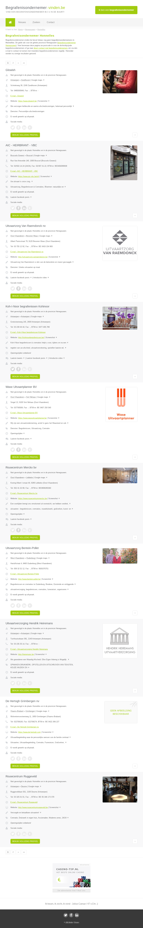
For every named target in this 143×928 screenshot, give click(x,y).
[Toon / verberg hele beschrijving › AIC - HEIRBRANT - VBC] (44, 181)
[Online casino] (73, 864)
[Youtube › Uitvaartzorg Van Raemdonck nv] (30, 288)
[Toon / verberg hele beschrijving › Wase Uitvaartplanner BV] (44, 423)
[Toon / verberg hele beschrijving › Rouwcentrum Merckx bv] (44, 503)
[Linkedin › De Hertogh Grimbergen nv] (24, 758)
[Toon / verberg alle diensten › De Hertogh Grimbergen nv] (44, 742)
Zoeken (36, 22)
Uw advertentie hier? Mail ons (71, 890)
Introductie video (41, 278)
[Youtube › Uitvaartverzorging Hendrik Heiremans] (30, 683)
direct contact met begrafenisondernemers (51, 48)
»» (24, 63)
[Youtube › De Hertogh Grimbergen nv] (30, 758)
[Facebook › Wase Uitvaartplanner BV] (18, 449)
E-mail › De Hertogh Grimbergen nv (24, 727)
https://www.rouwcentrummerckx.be (32, 498)
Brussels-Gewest (17, 155)
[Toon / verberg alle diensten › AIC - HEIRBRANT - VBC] (44, 186)
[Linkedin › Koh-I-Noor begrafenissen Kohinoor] (24, 369)
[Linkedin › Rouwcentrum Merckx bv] (24, 530)
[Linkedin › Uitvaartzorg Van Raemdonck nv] (24, 288)
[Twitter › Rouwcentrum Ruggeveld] (12, 834)
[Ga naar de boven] (135, 135)
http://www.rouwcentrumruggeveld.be (33, 807)
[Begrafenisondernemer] (10, 22)
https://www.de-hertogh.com (29, 732)
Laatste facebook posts (21, 197)
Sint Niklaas (31, 397)
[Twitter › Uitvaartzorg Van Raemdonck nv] (12, 288)
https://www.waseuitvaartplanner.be (32, 418)
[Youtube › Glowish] (30, 127)
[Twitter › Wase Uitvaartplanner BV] (12, 449)
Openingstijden (17, 433)
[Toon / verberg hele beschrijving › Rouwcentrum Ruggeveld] (44, 812)
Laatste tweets (17, 358)
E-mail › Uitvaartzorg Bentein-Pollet (24, 574)
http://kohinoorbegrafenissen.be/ (31, 337)
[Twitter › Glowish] (12, 127)
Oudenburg (30, 558)
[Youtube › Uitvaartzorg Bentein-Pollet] (30, 605)
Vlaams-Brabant (16, 711)
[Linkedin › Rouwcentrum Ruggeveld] (24, 834)
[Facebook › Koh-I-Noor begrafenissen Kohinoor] (18, 369)
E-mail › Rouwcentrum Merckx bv (23, 493)
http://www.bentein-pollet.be (29, 579)
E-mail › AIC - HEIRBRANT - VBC (24, 171)
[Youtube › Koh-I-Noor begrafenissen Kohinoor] (30, 369)
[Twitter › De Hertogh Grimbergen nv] (12, 758)
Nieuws (22, 22)
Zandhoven (25, 80)
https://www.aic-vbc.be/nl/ (28, 176)
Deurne (24, 786)
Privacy (76, 922)
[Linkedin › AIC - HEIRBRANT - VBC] (24, 208)
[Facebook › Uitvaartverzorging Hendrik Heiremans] (18, 683)
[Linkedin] (77, 915)
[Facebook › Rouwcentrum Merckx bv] (18, 530)
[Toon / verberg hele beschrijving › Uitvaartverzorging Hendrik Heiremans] (44, 659)
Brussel (29, 155)
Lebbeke (29, 477)
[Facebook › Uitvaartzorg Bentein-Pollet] (18, 605)
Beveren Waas (32, 236)
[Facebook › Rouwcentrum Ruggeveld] (18, 834)
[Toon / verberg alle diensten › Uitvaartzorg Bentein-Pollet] (44, 589)
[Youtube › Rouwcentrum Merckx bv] (30, 530)
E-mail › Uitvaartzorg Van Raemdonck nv (26, 252)
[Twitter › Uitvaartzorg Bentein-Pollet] (12, 605)
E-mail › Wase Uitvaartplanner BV (24, 413)
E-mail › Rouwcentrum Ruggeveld (23, 802)
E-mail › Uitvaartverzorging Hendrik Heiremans (29, 649)
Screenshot (44, 101)
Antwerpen (14, 80)
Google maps (38, 80)
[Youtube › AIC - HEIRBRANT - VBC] (30, 208)
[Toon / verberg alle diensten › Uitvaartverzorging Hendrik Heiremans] (44, 666)
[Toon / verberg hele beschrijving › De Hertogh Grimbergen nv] (44, 737)
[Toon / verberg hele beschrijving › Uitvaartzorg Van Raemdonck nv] (44, 262)
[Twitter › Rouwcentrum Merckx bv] (12, 530)
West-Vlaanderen (17, 558)
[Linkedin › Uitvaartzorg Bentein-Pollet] (24, 605)
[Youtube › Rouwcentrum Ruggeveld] (30, 834)
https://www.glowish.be (27, 101)
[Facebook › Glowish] (18, 127)
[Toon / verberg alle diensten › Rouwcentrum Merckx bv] (44, 509)
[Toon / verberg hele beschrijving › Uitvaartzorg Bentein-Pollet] (44, 584)
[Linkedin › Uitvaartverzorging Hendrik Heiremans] (24, 683)
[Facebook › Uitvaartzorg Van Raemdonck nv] (18, 288)
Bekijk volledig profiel (25, 135)
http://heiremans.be (26, 654)
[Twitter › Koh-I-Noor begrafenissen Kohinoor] (12, 369)
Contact (50, 22)
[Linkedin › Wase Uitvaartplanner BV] (24, 449)
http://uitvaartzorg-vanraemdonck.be (32, 257)
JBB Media (69, 922)
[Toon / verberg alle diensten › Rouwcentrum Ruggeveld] (44, 817)
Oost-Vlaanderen (17, 236)
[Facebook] (71, 915)
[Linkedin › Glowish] (24, 127)
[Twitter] (65, 915)
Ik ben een (116, 10)
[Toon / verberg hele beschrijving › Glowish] (44, 106)
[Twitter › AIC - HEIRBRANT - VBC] (12, 208)
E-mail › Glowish (17, 96)
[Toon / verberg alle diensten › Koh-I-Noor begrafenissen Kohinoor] (44, 347)
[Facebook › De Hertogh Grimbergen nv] (18, 758)
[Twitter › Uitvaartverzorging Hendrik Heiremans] (12, 683)
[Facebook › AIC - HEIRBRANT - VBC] (18, 208)
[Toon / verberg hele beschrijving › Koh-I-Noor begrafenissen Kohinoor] (44, 342)
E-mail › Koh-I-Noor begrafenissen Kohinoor (28, 332)
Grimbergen (30, 711)
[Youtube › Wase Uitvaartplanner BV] (30, 449)
